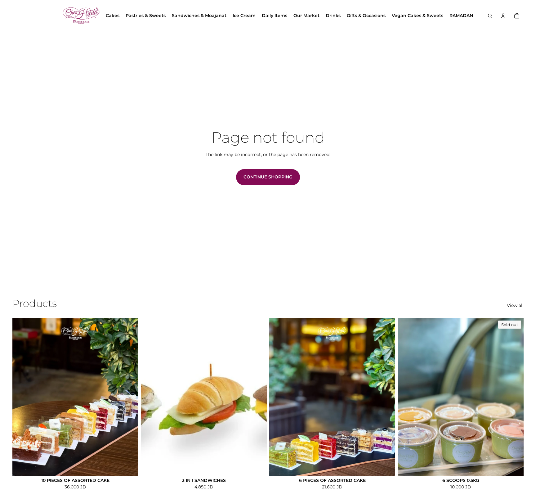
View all (515, 305)
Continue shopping (268, 177)
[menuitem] (112, 16)
